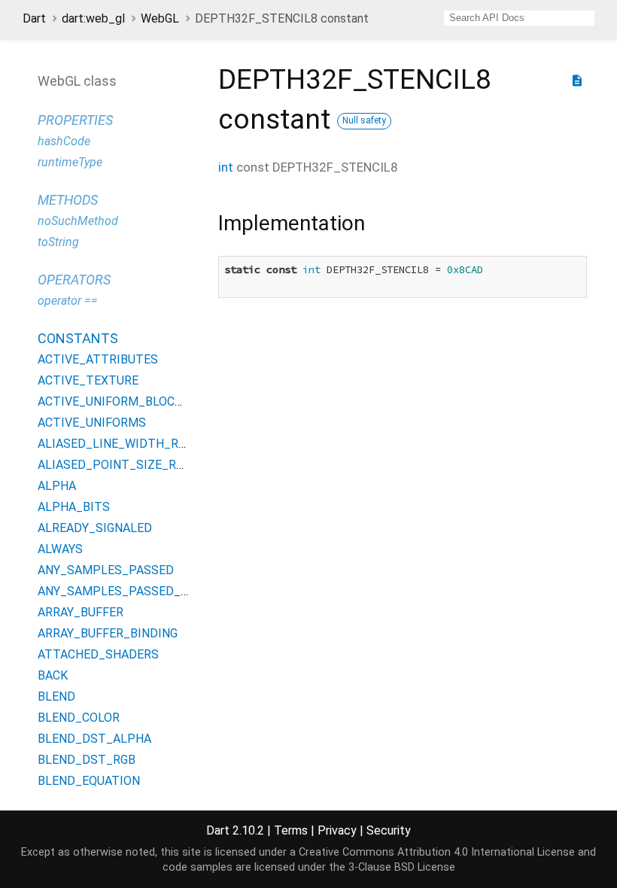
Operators (74, 279)
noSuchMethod (78, 221)
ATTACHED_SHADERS (98, 654)
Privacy (337, 830)
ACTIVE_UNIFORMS (92, 422)
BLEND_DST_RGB (86, 760)
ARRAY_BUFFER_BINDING (108, 633)
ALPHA (57, 486)
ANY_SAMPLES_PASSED (106, 570)
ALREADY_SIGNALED (95, 528)
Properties (75, 120)
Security (388, 830)
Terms (291, 830)
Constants (78, 338)
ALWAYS (60, 549)
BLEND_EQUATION (89, 781)
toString (58, 242)
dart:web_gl (93, 18)
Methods (68, 200)
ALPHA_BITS (74, 507)
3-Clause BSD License (401, 867)
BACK (53, 675)
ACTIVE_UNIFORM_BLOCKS (114, 401)
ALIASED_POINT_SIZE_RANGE (122, 465)
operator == (68, 300)
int (225, 167)
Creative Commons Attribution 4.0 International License (437, 852)
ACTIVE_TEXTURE (88, 380)
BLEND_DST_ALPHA (94, 738)
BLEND (56, 696)
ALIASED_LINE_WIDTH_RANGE (123, 443)
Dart (34, 18)
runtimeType (70, 162)
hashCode (64, 141)
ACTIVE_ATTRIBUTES (98, 359)
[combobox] (519, 18)
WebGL (160, 18)
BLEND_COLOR (79, 717)
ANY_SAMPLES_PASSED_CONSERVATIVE (152, 591)
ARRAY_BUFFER (80, 612)
